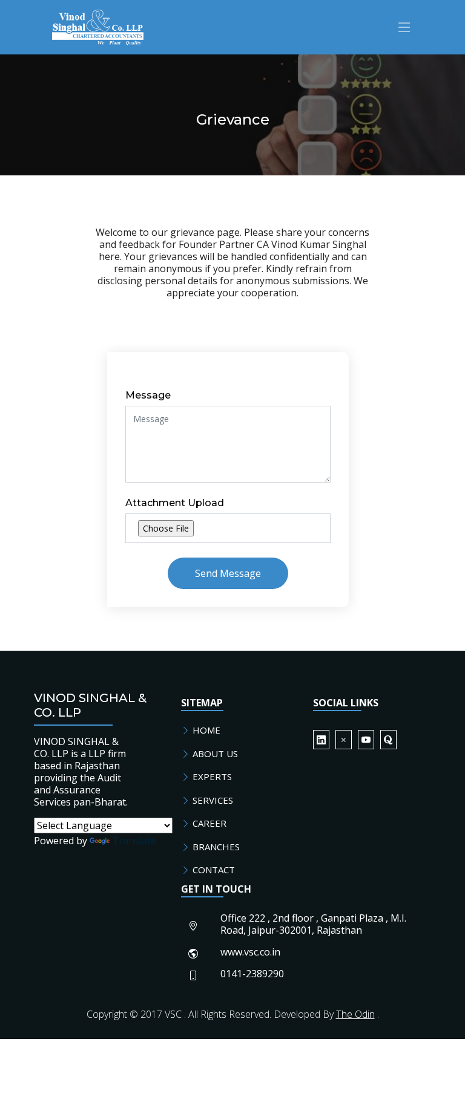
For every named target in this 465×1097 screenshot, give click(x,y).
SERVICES (211, 800)
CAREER (208, 823)
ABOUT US (214, 753)
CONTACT (212, 870)
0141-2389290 (252, 973)
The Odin (355, 1014)
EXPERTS (211, 776)
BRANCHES (215, 847)
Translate (134, 840)
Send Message (228, 573)
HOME (205, 730)
